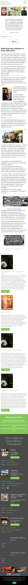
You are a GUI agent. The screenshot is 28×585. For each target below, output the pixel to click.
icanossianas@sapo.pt (12, 510)
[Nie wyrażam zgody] (26, 580)
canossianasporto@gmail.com (14, 530)
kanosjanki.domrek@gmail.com (15, 483)
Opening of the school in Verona (14, 249)
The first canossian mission (11, 350)
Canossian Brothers (21, 157)
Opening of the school (10, 390)
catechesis (9, 117)
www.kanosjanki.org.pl (12, 464)
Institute (3, 36)
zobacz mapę (15, 457)
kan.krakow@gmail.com (12, 462)
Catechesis (5, 312)
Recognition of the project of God (12, 272)
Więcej (5, 291)
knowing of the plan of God (16, 75)
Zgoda (14, 582)
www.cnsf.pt (9, 512)
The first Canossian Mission (14, 209)
